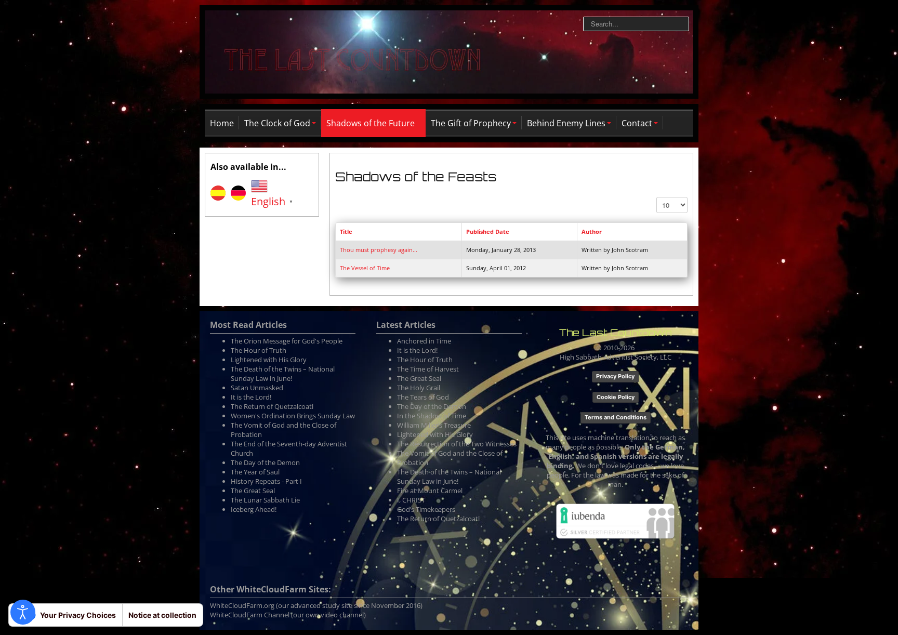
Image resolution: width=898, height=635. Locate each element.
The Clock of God (277, 123)
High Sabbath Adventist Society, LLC (615, 357)
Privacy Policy (615, 376)
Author (592, 231)
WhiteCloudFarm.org (242, 605)
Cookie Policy (616, 397)
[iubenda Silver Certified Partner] (615, 520)
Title (346, 231)
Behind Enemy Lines (566, 123)
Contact (637, 123)
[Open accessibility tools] (22, 612)
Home (222, 123)
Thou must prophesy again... (378, 250)
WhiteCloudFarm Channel (249, 614)
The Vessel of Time (365, 268)
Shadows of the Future (370, 123)
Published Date (487, 231)
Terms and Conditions (615, 417)
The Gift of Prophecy (471, 123)
